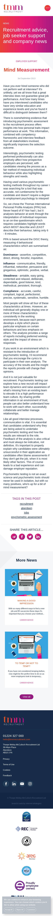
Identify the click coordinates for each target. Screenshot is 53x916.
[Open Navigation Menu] (47, 8)
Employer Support (26, 61)
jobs (26, 512)
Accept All (8, 910)
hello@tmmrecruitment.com (16, 739)
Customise (31, 910)
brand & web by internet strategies (26, 803)
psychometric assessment (26, 517)
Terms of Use (8, 764)
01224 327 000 (13, 735)
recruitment (26, 503)
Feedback (7, 775)
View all (26, 697)
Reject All (20, 910)
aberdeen (26, 508)
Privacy (6, 759)
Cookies (6, 770)
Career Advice (26, 620)
